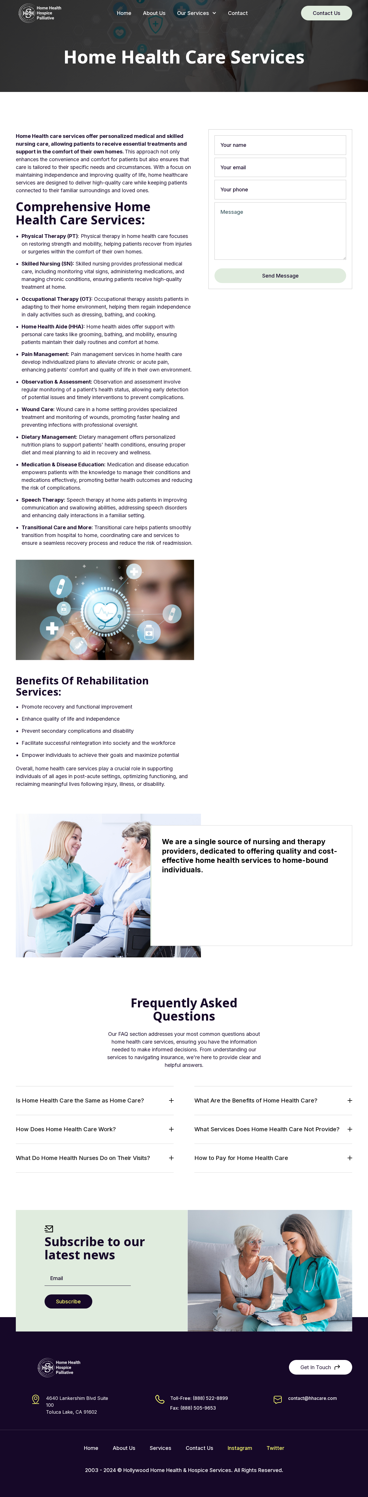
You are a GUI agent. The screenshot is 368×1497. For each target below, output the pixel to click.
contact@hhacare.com (312, 1398)
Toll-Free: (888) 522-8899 (199, 1398)
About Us (154, 13)
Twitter (275, 1448)
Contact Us (326, 13)
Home (124, 13)
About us (124, 1448)
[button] (196, 13)
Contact (238, 13)
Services (160, 1448)
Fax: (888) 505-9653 (193, 1408)
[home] (40, 13)
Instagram (240, 1448)
